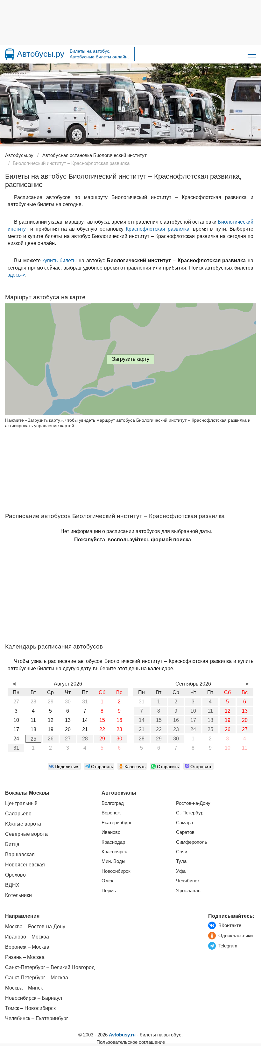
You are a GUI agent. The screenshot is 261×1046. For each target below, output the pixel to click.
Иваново (111, 832)
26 (50, 738)
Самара (184, 822)
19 (227, 720)
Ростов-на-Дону (193, 803)
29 (102, 738)
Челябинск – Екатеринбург (36, 1018)
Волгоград (113, 803)
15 (159, 720)
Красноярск (114, 851)
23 (176, 729)
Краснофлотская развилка (157, 229)
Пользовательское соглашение (130, 1042)
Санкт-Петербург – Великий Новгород (50, 967)
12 (227, 711)
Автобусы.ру (40, 53)
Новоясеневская (25, 864)
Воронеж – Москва (27, 947)
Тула (181, 861)
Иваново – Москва (27, 936)
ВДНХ (12, 885)
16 (176, 720)
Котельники (18, 895)
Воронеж (111, 812)
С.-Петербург (190, 812)
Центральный (21, 803)
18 (210, 720)
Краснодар (113, 842)
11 (210, 711)
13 (245, 711)
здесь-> (16, 275)
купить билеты (59, 260)
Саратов (185, 832)
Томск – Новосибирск (30, 1008)
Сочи (181, 851)
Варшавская (20, 854)
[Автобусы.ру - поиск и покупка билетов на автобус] (9, 54)
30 (119, 738)
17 (193, 720)
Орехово (15, 875)
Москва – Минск (24, 987)
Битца (12, 844)
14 (142, 720)
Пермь (109, 890)
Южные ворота (23, 824)
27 (68, 738)
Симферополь (191, 842)
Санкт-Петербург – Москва (36, 977)
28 (85, 738)
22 (159, 729)
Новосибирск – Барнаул (33, 998)
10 (193, 711)
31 (16, 748)
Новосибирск (116, 871)
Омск (107, 880)
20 (245, 720)
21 (142, 729)
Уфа (181, 871)
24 (193, 729)
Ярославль (188, 890)
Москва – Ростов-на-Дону (35, 926)
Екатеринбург (116, 822)
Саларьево (18, 813)
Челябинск (188, 880)
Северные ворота (26, 834)
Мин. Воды (113, 861)
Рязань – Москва (25, 957)
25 (33, 739)
